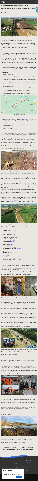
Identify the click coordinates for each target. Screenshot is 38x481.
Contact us (27, 471)
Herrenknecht (28, 314)
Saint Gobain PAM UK (12, 244)
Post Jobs (27, 466)
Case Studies (17, 464)
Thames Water (21, 59)
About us (27, 470)
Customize (6, 476)
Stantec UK (23, 119)
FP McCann (12, 241)
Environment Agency (32, 68)
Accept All (19, 476)
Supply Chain (17, 467)
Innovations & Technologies (19, 466)
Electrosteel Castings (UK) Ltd (11, 251)
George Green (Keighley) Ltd (18, 248)
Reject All (13, 476)
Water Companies (17, 463)
